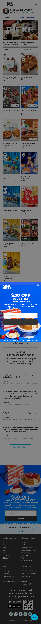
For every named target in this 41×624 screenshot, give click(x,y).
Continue (20, 322)
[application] (34, 617)
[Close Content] (38, 285)
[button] (20, 312)
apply (29, 340)
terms (36, 340)
